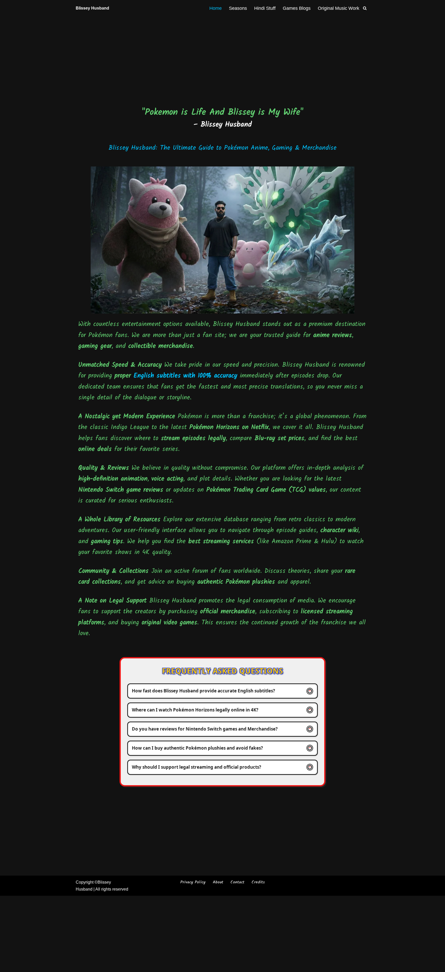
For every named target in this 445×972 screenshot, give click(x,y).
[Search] (365, 8)
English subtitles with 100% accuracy (185, 376)
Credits (258, 882)
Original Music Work (338, 8)
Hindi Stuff (265, 8)
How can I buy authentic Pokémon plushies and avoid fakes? (197, 748)
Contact (237, 882)
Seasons (238, 8)
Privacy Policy (193, 882)
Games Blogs (297, 8)
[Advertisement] (222, 54)
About (218, 882)
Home (215, 8)
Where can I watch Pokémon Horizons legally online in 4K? (195, 710)
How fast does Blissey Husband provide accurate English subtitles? (203, 691)
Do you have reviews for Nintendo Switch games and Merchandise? (205, 729)
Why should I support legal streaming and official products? (196, 767)
